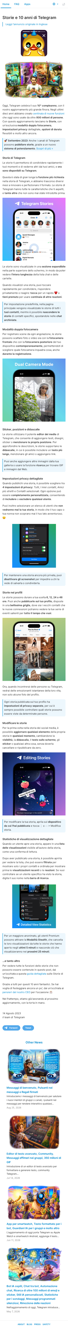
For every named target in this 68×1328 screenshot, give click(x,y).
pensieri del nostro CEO (16, 992)
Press (37, 1324)
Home (5, 4)
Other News (34, 1042)
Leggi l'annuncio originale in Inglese (27, 24)
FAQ (16, 4)
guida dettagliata (36, 973)
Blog (29, 1324)
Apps (27, 4)
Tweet (28, 1028)
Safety (46, 1324)
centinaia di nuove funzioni (48, 113)
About (21, 1324)
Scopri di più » (44, 148)
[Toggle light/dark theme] (63, 4)
